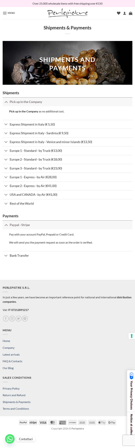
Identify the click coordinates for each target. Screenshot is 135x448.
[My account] (124, 13)
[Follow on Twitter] (18, 318)
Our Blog (8, 368)
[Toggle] (6, 102)
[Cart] (130, 13)
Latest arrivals (11, 354)
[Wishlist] (118, 13)
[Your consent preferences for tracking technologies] (131, 336)
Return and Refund (14, 395)
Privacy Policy (11, 388)
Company (8, 347)
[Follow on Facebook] (6, 318)
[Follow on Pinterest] (25, 318)
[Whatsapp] (10, 439)
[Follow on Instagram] (12, 318)
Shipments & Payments (17, 402)
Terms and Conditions (16, 408)
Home (6, 340)
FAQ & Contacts (12, 361)
